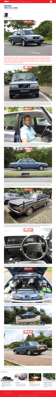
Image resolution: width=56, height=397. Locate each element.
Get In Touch (31, 1)
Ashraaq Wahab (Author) (8, 17)
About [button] (27, 1)
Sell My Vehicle (40, 392)
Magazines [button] (23, 1)
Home (11, 1)
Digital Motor (45, 392)
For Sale (37, 392)
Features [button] (14, 1)
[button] (7, 315)
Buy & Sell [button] (18, 1)
